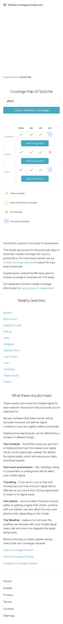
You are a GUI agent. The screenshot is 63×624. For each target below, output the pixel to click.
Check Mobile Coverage (31, 110)
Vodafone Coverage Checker (20, 563)
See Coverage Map (35, 143)
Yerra (6, 337)
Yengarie (8, 344)
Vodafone (8, 136)
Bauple (7, 312)
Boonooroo (10, 319)
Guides (8, 588)
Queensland (10, 77)
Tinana (7, 381)
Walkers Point (11, 350)
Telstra (7, 154)
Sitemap (9, 615)
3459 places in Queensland (38, 288)
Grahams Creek (12, 325)
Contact (8, 608)
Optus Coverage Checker (18, 550)
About (7, 581)
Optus (7, 172)
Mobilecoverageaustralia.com (25, 4)
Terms (7, 601)
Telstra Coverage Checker (18, 556)
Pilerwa (7, 331)
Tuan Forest (10, 356)
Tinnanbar (9, 369)
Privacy (8, 594)
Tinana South (11, 375)
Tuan (6, 363)
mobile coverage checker (18, 262)
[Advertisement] (31, 42)
